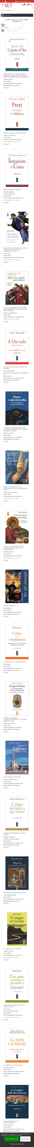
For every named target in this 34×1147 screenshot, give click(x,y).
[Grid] (5, 25)
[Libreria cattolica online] (8, 5)
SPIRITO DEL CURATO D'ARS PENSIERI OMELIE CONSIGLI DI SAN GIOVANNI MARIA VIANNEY (16, 75)
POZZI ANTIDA (8, 608)
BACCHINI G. (12, 194)
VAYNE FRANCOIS (8, 1125)
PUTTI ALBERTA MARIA (10, 895)
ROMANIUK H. (17, 373)
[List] (2, 25)
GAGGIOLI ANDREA (14, 839)
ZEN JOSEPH (7, 664)
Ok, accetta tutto (12, 1139)
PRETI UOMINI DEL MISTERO (15, 133)
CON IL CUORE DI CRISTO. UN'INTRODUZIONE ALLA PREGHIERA (14, 548)
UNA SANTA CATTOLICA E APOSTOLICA (13, 1006)
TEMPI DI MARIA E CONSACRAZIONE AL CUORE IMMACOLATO (15, 719)
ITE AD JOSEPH (10, 606)
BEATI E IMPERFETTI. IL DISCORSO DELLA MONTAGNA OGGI (15, 488)
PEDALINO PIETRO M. (9, 723)
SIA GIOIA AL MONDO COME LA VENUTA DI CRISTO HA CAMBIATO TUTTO (16, 249)
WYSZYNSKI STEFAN (9, 371)
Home (2, 10)
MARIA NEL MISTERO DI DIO (15, 893)
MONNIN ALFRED (8, 79)
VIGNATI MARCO (13, 779)
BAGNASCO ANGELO (9, 837)
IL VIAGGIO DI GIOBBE (12, 949)
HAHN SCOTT (7, 253)
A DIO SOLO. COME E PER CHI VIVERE (15, 367)
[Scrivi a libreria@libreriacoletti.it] (5, 1)
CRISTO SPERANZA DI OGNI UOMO (14, 833)
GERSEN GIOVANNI (9, 192)
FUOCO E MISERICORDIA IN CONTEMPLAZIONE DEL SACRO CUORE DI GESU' (16, 429)
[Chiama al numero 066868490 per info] (2, 1)
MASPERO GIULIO (8, 951)
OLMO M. (10, 373)
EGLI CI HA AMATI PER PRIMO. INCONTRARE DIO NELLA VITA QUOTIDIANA (15, 309)
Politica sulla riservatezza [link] (17, 1144)
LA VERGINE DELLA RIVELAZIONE (11, 1122)
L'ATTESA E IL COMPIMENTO (15, 662)
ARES (9, 81)
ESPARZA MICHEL (8, 551)
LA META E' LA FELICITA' (13, 1065)
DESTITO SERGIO (13, 492)
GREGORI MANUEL (9, 433)
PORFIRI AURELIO (14, 1011)
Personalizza (25, 1139)
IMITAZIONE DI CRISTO (12, 189)
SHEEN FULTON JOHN (9, 135)
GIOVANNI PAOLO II (9, 1067)
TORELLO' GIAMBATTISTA (10, 313)
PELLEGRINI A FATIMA (12, 777)
